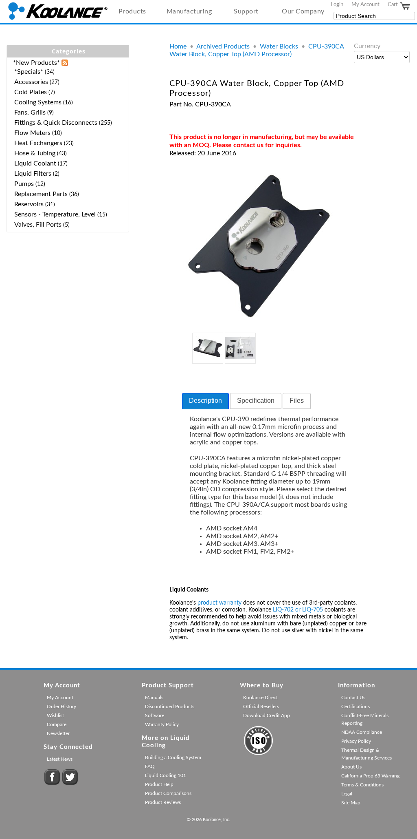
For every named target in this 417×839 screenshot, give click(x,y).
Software (154, 715)
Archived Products (223, 46)
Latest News (59, 759)
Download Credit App (266, 715)
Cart (393, 4)
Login (337, 4)
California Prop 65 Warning (370, 775)
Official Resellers (261, 706)
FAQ (150, 766)
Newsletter (58, 733)
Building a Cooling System (173, 757)
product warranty (219, 603)
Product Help (159, 784)
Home (178, 46)
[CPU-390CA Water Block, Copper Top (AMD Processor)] (259, 320)
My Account (365, 4)
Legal (346, 793)
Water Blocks (279, 46)
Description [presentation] (205, 400)
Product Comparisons (168, 793)
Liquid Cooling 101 (165, 775)
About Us (351, 766)
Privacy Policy (356, 741)
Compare (56, 724)
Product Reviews (163, 802)
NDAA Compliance (361, 732)
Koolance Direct (260, 697)
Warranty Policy (162, 724)
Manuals (154, 697)
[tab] (205, 401)
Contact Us (353, 697)
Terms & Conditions (362, 784)
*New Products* (36, 63)
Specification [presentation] (255, 400)
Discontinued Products (169, 706)
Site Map (350, 802)
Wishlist (55, 715)
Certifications (355, 706)
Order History (61, 706)
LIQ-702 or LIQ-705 (298, 610)
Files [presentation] (297, 400)
